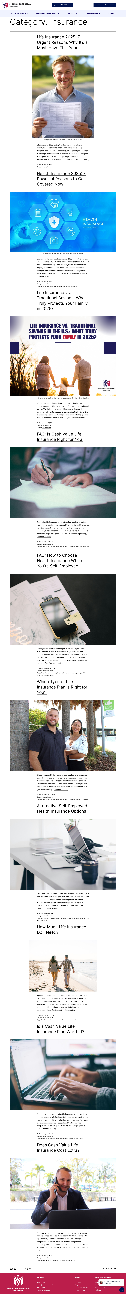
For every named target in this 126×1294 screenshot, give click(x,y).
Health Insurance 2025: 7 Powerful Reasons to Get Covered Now (61, 179)
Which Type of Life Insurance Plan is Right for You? (62, 687)
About (111, 13)
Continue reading (82, 159)
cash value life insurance (58, 546)
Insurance (50, 167)
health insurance (47, 286)
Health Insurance (18, 13)
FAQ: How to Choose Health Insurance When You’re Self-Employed (59, 560)
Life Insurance (92, 13)
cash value (45, 546)
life (60, 1020)
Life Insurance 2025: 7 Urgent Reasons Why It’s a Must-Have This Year (62, 42)
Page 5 (28, 1268)
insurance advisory (59, 286)
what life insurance (82, 799)
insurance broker (71, 286)
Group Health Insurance (46, 13)
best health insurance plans (51, 673)
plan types (79, 546)
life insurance (46, 427)
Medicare (71, 13)
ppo (80, 673)
